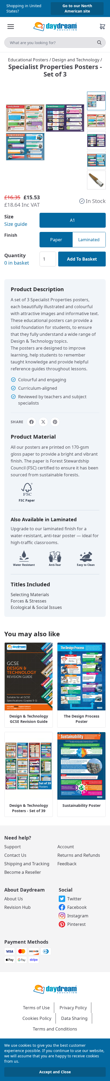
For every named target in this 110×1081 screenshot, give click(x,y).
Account (65, 847)
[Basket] (102, 26)
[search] (99, 42)
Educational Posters (28, 60)
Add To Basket (82, 259)
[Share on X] (43, 422)
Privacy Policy (73, 1008)
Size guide (15, 224)
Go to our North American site (77, 8)
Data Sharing (74, 1018)
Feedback (67, 864)
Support (12, 847)
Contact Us (15, 855)
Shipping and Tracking (26, 864)
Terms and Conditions (55, 1029)
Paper (56, 240)
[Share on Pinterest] (55, 422)
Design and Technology (76, 60)
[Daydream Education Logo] (55, 989)
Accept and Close (55, 1071)
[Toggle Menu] (10, 26)
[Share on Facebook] (31, 422)
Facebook (77, 907)
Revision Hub (17, 907)
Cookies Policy (36, 1018)
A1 (72, 220)
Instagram (77, 916)
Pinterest (76, 924)
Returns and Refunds (78, 855)
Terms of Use (36, 1008)
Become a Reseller (22, 872)
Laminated (89, 240)
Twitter (74, 899)
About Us (13, 899)
